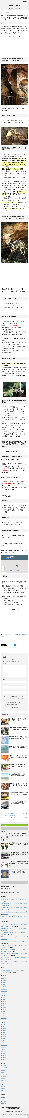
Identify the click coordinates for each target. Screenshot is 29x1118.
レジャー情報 (15, 634)
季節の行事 (3, 1080)
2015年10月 (4, 1045)
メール (5, 685)
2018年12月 (4, 989)
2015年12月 (4, 1040)
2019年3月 (3, 984)
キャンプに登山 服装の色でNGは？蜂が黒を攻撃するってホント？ (18, 720)
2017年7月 (3, 1005)
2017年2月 (3, 1011)
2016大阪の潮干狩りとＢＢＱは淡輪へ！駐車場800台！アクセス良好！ (18, 785)
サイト (4, 690)
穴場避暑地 (22, 634)
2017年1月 (3, 1013)
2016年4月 (3, 1032)
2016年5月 (3, 1030)
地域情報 (3, 1078)
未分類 (2, 1082)
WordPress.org (4, 1103)
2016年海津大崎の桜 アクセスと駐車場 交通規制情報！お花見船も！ (18, 738)
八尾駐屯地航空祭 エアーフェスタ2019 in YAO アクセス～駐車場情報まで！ (18, 844)
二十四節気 (3, 1076)
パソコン (3, 1070)
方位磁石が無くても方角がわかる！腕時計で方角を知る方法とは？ (18, 766)
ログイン (3, 1097)
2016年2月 (3, 1036)
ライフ (2, 1072)
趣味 (2, 1084)
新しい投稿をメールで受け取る (12, 704)
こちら (11, 889)
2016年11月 (3, 1018)
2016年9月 (3, 1022)
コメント (5, 663)
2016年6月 (3, 1028)
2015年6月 (3, 1053)
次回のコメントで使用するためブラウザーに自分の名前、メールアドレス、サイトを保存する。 (14, 698)
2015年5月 (3, 1055)
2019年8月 (3, 980)
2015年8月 (3, 1049)
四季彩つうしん (14, 6)
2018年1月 (3, 1001)
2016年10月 (4, 1020)
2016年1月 (3, 1038)
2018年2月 (3, 999)
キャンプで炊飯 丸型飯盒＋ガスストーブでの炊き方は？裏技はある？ (18, 803)
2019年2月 (3, 986)
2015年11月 (3, 1043)
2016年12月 (4, 1016)
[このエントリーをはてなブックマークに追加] (15, 645)
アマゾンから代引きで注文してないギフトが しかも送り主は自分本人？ (18, 863)
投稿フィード (4, 1099)
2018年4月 (3, 997)
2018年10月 (4, 991)
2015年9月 (3, 1047)
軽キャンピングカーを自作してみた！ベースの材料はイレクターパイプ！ (18, 835)
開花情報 (3, 1088)
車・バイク (3, 1086)
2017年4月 (3, 1009)
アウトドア (6, 634)
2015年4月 (3, 1057)
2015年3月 (3, 1059)
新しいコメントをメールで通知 (12, 702)
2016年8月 (3, 1024)
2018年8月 (3, 993)
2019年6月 (3, 982)
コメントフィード (5, 1101)
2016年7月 (3, 1026)
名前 (4, 679)
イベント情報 (4, 1068)
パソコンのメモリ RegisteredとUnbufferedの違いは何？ (14, 941)
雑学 (2, 1090)
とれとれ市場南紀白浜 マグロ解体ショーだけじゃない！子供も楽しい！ (18, 794)
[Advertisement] (14, 46)
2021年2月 (3, 978)
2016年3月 (3, 1034)
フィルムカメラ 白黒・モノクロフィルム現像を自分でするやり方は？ (18, 872)
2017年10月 (4, 1003)
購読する (4, 825)
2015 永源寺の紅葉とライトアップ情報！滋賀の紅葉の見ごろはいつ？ (18, 757)
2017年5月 (3, 1007)
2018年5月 (3, 995)
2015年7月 (3, 1051)
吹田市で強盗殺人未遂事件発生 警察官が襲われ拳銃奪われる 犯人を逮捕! (18, 854)
